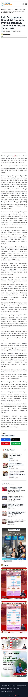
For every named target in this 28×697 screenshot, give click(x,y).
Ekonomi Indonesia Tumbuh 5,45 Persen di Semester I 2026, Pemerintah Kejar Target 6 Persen (17, 474)
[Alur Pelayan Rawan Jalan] (14, 583)
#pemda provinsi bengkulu (8, 435)
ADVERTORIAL (10, 9)
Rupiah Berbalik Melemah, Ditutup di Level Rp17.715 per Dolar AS (16, 465)
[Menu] (26, 4)
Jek (18, 695)
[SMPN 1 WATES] (14, 664)
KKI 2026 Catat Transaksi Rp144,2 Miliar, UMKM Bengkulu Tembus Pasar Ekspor (15, 456)
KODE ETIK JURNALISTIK (7, 691)
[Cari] (23, 4)
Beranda (3, 9)
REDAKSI (3, 688)
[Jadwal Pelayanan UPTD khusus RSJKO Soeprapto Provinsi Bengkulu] (14, 643)
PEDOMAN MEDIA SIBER (13, 688)
